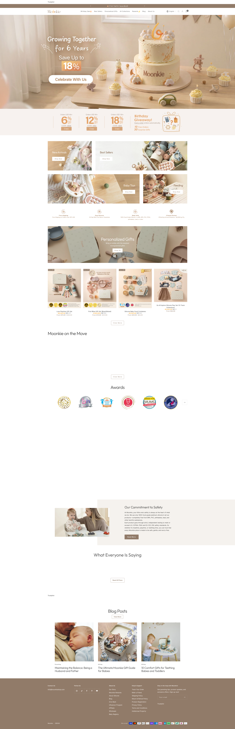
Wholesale (112, 711)
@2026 (57, 723)
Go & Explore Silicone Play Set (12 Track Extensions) (171, 306)
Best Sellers (98, 11)
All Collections (125, 11)
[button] (171, 11)
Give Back (112, 702)
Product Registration (139, 702)
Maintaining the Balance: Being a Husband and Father (73, 669)
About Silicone (114, 696)
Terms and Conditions (139, 708)
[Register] (184, 697)
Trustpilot (51, 2)
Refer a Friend (137, 692)
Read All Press (118, 580)
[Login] (182, 11)
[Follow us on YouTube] (96, 690)
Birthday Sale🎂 (86, 11)
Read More (131, 537)
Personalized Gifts (111, 11)
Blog (143, 11)
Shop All (117, 250)
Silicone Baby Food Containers (135, 311)
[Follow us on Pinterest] (91, 690)
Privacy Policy (137, 705)
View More (117, 323)
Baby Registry (114, 714)
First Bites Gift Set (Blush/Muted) (99, 311)
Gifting (100, 664)
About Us (151, 11)
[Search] (178, 11)
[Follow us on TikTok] (81, 690)
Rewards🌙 (136, 11)
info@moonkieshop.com (56, 689)
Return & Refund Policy (140, 699)
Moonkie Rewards (115, 692)
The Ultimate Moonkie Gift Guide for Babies (116, 669)
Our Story (112, 689)
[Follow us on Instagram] (76, 690)
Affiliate (111, 708)
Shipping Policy (137, 696)
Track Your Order (138, 689)
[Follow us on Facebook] (86, 690)
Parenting (58, 664)
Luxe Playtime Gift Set (64, 311)
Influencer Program (115, 705)
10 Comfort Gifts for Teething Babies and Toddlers (158, 669)
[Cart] (186, 11)
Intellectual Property (139, 711)
